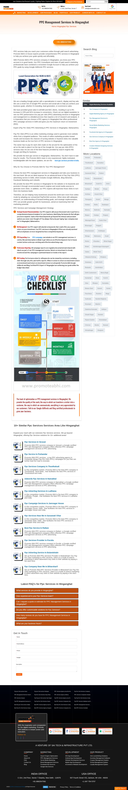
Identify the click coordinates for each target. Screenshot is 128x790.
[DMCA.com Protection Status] (50, 787)
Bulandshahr (98, 178)
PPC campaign (37, 237)
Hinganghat (61, 26)
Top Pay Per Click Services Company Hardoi (83, 698)
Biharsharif (88, 183)
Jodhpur (103, 309)
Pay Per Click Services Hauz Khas (42, 694)
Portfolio (64, 13)
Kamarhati (88, 278)
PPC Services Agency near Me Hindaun (63, 691)
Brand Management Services (49, 762)
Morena (87, 210)
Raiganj (105, 215)
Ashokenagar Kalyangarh (101, 246)
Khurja (105, 189)
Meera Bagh (104, 272)
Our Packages (46, 13)
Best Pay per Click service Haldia (22, 704)
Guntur (108, 288)
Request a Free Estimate (74, 2)
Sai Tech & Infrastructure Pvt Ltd (17, 786)
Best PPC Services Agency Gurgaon (42, 708)
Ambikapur (101, 231)
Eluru (97, 278)
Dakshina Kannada (91, 309)
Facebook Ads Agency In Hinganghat (100, 132)
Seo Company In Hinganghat (98, 109)
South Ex (99, 183)
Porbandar (97, 157)
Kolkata (87, 204)
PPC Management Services (49, 758)
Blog (56, 13)
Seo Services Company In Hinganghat (101, 136)
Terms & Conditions (75, 787)
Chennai (87, 325)
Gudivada (88, 299)
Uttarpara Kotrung (90, 257)
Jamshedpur (99, 267)
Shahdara (88, 262)
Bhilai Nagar (108, 241)
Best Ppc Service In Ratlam (36, 528)
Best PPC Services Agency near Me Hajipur (43, 704)
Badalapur (105, 204)
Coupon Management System (99, 760)
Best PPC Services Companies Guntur (63, 708)
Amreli (98, 199)
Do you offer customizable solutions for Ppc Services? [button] (38, 610)
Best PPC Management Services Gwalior (83, 704)
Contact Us (101, 13)
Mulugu (87, 236)
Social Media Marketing (47, 760)
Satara (87, 251)
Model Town (97, 251)
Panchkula (88, 293)
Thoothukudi (89, 162)
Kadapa (96, 215)
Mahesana (97, 236)
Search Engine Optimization (49, 756)
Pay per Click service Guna (20, 691)
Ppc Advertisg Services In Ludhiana (40, 491)
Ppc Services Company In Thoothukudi (41, 466)
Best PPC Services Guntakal (81, 708)
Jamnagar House (100, 168)
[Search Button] (111, 55)
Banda (97, 325)
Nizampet (88, 304)
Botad (87, 246)
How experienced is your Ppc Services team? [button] (34, 596)
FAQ (25, 760)
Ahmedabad (102, 320)
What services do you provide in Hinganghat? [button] (34, 590)
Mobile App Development (73, 762)
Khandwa (96, 241)
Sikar (86, 283)
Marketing (21, 13)
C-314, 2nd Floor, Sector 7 (69, 8)
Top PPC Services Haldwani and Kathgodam (83, 701)
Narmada (107, 210)
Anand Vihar (98, 194)
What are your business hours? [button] (29, 623)
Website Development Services (75, 760)
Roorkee (98, 293)
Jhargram (100, 330)
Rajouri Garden (90, 320)
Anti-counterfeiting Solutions (99, 756)
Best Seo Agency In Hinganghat (99, 141)
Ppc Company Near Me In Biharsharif (41, 566)
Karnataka (105, 283)
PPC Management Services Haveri (22, 694)
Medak (97, 189)
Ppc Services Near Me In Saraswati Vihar (42, 516)
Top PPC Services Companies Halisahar (63, 701)
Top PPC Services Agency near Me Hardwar (63, 698)
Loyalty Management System (99, 764)
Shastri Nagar (89, 314)
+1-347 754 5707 (88, 781)
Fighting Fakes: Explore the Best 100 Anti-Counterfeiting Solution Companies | (32, 1)
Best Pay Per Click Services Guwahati (23, 708)
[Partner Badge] (112, 7)
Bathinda (97, 210)
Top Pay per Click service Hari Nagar (43, 698)
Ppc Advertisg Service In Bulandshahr (41, 552)
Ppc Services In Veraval (35, 442)
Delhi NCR (99, 262)
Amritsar (87, 194)
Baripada (88, 267)
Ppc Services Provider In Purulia (39, 540)
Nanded (100, 314)
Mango (106, 199)
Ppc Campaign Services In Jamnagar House (44, 503)
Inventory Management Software (100, 758)
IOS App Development (72, 756)
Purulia (87, 178)
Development (33, 13)
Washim (97, 304)
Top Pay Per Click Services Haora (42, 701)
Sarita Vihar (102, 220)
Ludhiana (88, 168)
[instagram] (23, 738)
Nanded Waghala (100, 299)
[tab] (46, 590)
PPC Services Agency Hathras (61, 694)
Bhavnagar (88, 225)
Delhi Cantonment (90, 272)
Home (54, 26)
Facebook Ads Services (47, 764)
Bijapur (87, 215)
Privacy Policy (64, 787)
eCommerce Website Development (76, 764)
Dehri (108, 183)
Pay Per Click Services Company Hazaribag (83, 691)
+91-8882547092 (47, 8)
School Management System (99, 762)
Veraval (87, 157)
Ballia (96, 204)
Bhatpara (103, 257)
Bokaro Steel (89, 288)
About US (27, 758)
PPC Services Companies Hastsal (82, 694)
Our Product (75, 13)
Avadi (106, 236)
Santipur (87, 189)
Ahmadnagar (89, 330)
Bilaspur (95, 283)
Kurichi (105, 278)
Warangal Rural (90, 220)
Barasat (105, 325)
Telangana (88, 199)
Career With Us (88, 13)
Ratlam (101, 173)
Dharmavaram (89, 231)
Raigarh (98, 225)
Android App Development (73, 758)
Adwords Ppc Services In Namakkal (40, 479)
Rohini (87, 241)
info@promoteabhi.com (92, 8)
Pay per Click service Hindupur (41, 691)
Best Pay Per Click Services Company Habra (63, 704)
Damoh (99, 288)
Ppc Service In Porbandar (35, 454)
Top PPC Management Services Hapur (23, 701)
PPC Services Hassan (19, 698)
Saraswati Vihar (90, 173)
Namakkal (100, 162)
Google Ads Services (46, 766)
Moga (107, 293)
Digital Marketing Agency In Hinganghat (101, 113)
